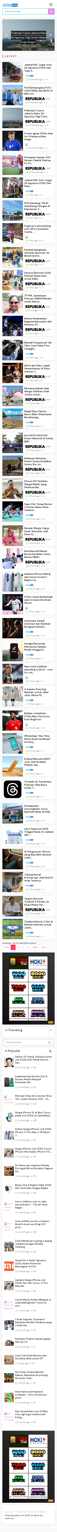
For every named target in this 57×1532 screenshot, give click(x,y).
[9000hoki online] (38, 988)
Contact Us (20, 1511)
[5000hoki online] (38, 975)
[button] (6, 35)
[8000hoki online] (18, 962)
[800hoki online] (18, 1001)
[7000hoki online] (18, 988)
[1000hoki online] (18, 975)
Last (43, 947)
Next (35, 947)
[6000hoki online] (38, 1014)
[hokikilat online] (38, 962)
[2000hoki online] (38, 1001)
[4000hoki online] (18, 1014)
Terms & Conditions (36, 1511)
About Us (9, 1511)
